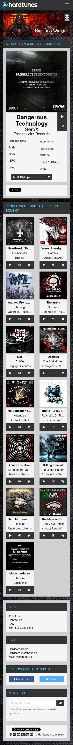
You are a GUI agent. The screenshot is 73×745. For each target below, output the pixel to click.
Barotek (53, 253)
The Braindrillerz (53, 361)
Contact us (15, 620)
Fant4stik (47, 415)
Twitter (53, 679)
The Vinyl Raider (53, 524)
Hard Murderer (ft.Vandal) (25, 519)
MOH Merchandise (20, 657)
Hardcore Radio (18, 649)
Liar (19, 356)
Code (12, 154)
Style (12, 147)
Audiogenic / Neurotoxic (56, 474)
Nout (46, 469)
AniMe (20, 361)
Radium (20, 524)
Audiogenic (20, 582)
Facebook (21, 679)
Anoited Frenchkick (21, 302)
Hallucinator (19, 253)
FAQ (11, 624)
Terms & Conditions (21, 627)
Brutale (19, 257)
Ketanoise (19, 415)
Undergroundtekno (20, 528)
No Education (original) (23, 411)
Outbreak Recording (20, 312)
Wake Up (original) (54, 248)
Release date (17, 141)
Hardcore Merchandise (23, 653)
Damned (53, 356)
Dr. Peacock (62, 415)
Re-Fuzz (53, 307)
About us (14, 616)
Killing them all (53, 465)
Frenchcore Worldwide (55, 420)
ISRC (12, 160)
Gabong (20, 307)
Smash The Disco (20, 465)
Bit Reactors (16, 469)
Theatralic (53, 302)
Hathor (59, 469)
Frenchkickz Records (32, 133)
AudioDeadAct (53, 257)
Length (13, 167)
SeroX (32, 128)
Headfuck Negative (20, 474)
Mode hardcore (19, 573)
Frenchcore (47, 149)
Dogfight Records (20, 366)
